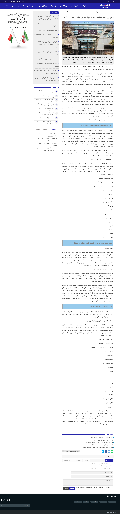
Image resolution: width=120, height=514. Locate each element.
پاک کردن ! (66, 488)
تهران (112, 502)
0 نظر (70, 12)
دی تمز (108, 512)
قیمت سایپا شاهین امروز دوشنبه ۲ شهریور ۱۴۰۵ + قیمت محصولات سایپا (98, 447)
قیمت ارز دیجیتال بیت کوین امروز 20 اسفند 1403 (45, 109)
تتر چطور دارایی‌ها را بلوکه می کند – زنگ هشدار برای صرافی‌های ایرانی (44, 114)
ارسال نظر (72, 488)
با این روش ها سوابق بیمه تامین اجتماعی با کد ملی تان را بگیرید (88, 17)
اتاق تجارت (83, 6)
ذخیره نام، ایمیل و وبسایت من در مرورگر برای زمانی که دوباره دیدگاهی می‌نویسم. (93, 487)
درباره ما (113, 2)
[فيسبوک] (106, 451)
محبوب (45, 129)
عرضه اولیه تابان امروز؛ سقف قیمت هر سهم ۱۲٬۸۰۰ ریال (101, 437)
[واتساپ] (112, 451)
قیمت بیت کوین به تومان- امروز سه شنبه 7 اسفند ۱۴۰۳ (44, 118)
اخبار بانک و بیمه (63, 6)
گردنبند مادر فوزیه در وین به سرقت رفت (47, 59)
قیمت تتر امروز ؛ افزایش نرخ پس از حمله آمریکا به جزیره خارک (100, 440)
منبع (112, 428)
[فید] (14, 1)
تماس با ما (107, 2)
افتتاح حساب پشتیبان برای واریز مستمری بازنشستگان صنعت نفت (99, 442)
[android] (9, 500)
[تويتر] (11, 1)
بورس (103, 502)
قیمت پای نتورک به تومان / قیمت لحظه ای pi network (45, 122)
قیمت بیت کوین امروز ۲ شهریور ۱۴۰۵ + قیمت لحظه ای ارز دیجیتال (99, 445)
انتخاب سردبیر (20, 6)
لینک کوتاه (82, 451)
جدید (54, 129)
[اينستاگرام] (8, 1)
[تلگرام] (6, 1)
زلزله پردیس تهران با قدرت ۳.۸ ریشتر (48, 30)
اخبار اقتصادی (74, 6)
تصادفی (37, 129)
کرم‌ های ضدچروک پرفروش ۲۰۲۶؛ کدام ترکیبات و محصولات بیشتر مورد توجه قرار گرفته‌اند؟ (48, 45)
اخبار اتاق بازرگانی (43, 6)
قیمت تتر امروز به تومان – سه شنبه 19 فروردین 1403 (45, 96)
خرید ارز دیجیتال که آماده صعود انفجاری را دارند (45, 100)
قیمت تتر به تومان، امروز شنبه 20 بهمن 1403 (45, 92)
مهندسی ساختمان (31, 6)
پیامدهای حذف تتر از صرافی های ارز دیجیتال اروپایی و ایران (46, 105)
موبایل (78, 502)
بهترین (95, 502)
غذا (86, 502)
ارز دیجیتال (53, 6)
